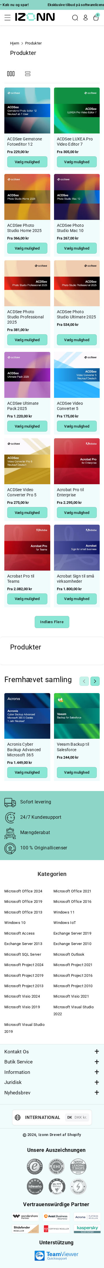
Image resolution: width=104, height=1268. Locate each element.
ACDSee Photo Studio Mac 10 (70, 228)
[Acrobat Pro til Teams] (27, 548)
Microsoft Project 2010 (73, 986)
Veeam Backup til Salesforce (73, 747)
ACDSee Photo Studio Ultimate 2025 (76, 314)
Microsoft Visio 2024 (22, 996)
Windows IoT (64, 922)
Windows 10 (14, 922)
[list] (27, 73)
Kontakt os (16, 1051)
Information (17, 1072)
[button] (9, 18)
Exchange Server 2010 (72, 944)
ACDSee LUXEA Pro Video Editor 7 (75, 141)
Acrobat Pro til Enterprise (70, 492)
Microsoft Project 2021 (73, 965)
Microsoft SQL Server (22, 954)
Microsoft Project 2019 (24, 975)
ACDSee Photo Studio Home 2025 (24, 228)
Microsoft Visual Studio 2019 (24, 1028)
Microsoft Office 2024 (23, 891)
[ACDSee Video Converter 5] (77, 375)
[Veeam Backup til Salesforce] (77, 716)
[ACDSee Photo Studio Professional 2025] (27, 283)
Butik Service (18, 1062)
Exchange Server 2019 (72, 933)
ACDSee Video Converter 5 (70, 406)
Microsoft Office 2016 (72, 901)
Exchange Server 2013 (23, 944)
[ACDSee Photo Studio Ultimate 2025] (77, 283)
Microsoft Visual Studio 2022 (73, 1010)
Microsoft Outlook (68, 954)
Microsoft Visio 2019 (22, 1007)
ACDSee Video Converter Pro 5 (22, 492)
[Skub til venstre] (84, 681)
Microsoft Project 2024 (24, 965)
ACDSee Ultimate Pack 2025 (23, 406)
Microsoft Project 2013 (24, 986)
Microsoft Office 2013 (23, 912)
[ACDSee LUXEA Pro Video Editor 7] (77, 110)
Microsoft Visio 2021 (71, 996)
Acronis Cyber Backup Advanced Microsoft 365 (24, 749)
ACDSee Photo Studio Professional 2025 (25, 316)
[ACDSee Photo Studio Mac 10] (77, 197)
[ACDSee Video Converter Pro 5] (27, 461)
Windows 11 (64, 912)
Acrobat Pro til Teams (20, 579)
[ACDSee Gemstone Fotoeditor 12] (27, 110)
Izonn (43, 1135)
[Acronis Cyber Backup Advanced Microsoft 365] (27, 716)
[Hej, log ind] (85, 18)
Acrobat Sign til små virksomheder (75, 579)
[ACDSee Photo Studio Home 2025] (27, 197)
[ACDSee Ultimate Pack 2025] (27, 375)
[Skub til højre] (95, 681)
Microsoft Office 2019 (23, 901)
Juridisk (13, 1082)
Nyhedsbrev (17, 1093)
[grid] (10, 73)
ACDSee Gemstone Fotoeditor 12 (24, 141)
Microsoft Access (19, 933)
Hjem (14, 43)
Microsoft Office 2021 (72, 891)
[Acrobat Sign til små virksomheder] (77, 548)
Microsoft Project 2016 (73, 975)
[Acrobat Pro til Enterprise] (77, 461)
